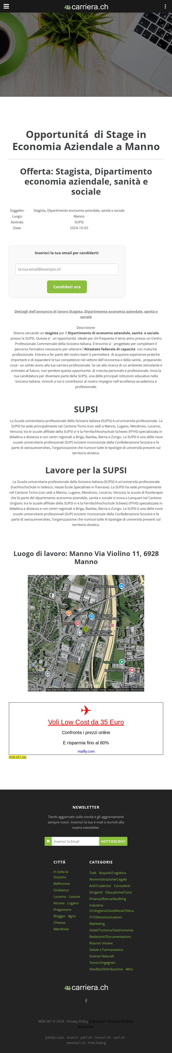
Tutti (92, 872)
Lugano (73, 903)
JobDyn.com (54, 1037)
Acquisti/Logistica (112, 872)
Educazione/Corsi (118, 892)
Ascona (59, 903)
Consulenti (122, 885)
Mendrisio (61, 929)
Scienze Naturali (101, 956)
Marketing (97, 923)
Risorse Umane (101, 943)
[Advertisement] (86, 55)
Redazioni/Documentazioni (110, 936)
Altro (129, 969)
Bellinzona (62, 883)
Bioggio (59, 916)
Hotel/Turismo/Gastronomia (111, 930)
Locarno (60, 896)
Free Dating (97, 1042)
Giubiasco (61, 890)
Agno (72, 916)
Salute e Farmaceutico (106, 949)
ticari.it (72, 1037)
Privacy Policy (77, 1021)
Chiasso (59, 922)
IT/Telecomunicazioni (105, 917)
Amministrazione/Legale (108, 879)
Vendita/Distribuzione (106, 969)
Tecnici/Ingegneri (102, 962)
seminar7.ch (75, 1042)
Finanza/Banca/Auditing (107, 898)
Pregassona (62, 909)
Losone (74, 896)
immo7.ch (103, 1037)
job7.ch (86, 1037)
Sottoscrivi (113, 841)
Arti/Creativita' (100, 885)
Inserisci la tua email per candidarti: (67, 252)
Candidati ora (67, 286)
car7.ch (119, 1037)
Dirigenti (96, 892)
